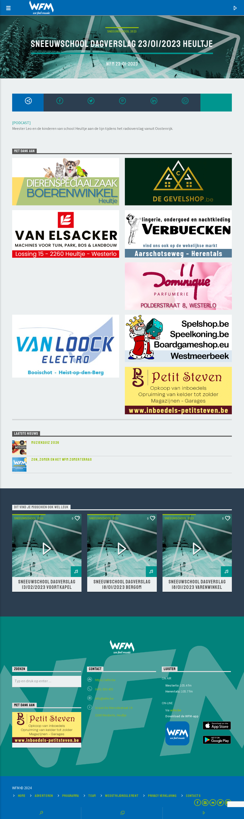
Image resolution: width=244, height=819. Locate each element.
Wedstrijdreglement (121, 796)
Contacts (193, 796)
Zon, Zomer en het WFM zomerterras (61, 459)
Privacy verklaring (162, 796)
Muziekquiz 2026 (45, 442)
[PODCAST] (21, 123)
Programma (70, 796)
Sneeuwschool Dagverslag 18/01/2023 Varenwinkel (197, 584)
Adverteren (44, 796)
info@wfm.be (104, 699)
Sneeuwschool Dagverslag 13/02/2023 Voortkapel (47, 584)
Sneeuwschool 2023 (122, 32)
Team (92, 796)
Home (21, 796)
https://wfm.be (105, 680)
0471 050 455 (104, 689)
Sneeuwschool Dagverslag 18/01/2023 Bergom (122, 584)
